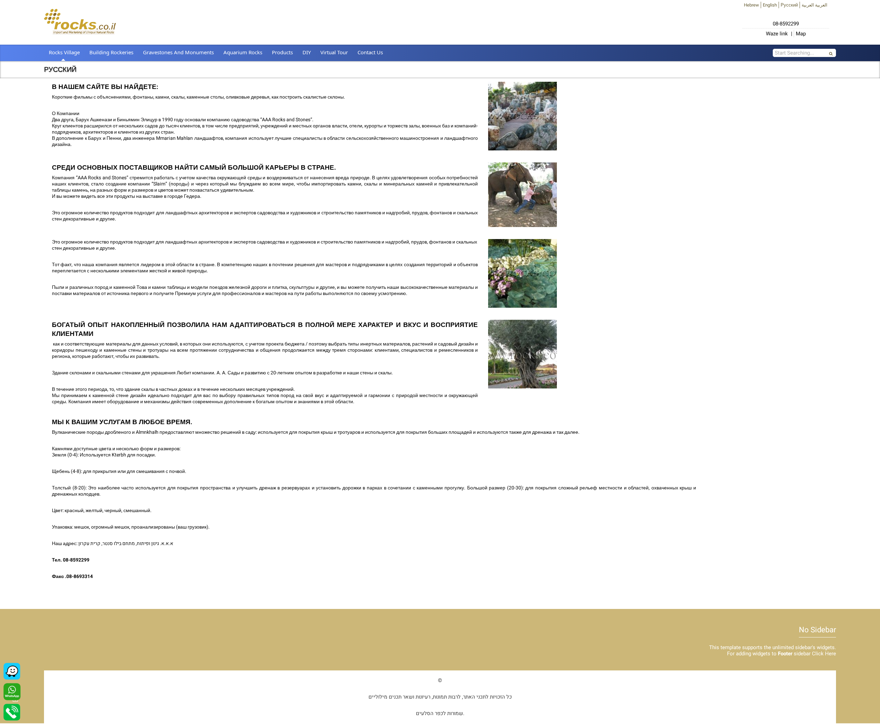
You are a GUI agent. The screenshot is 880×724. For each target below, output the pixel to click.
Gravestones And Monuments (178, 52)
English (770, 5)
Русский (789, 5)
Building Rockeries (111, 52)
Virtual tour (334, 52)
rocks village (64, 52)
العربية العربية (814, 5)
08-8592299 (786, 23)
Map (801, 33)
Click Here (824, 653)
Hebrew (751, 5)
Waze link (777, 33)
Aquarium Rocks (242, 52)
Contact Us (370, 52)
